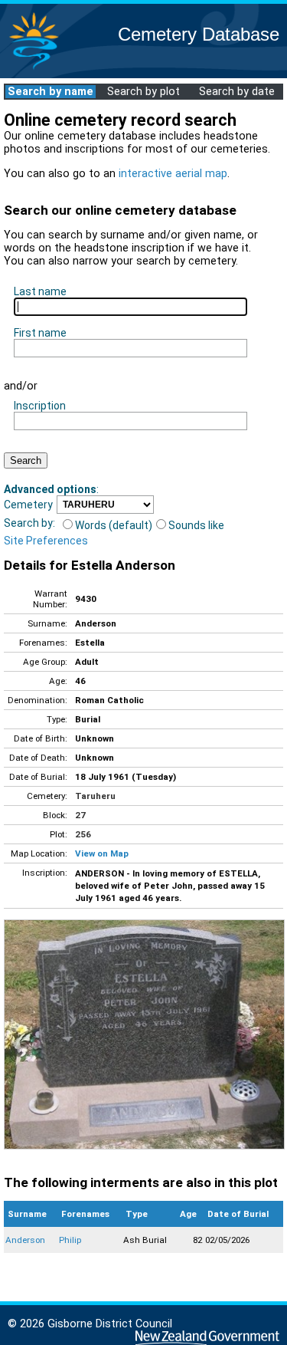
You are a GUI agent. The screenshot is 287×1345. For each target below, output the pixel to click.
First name (40, 333)
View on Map (102, 853)
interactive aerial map (173, 173)
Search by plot (143, 91)
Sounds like (196, 525)
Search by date (237, 91)
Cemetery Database (198, 34)
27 (80, 815)
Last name (40, 291)
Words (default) (113, 525)
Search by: (29, 523)
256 (83, 834)
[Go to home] (34, 68)
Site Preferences (46, 540)
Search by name (50, 91)
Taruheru (95, 796)
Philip (70, 1240)
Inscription (40, 406)
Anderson (25, 1240)
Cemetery (28, 504)
